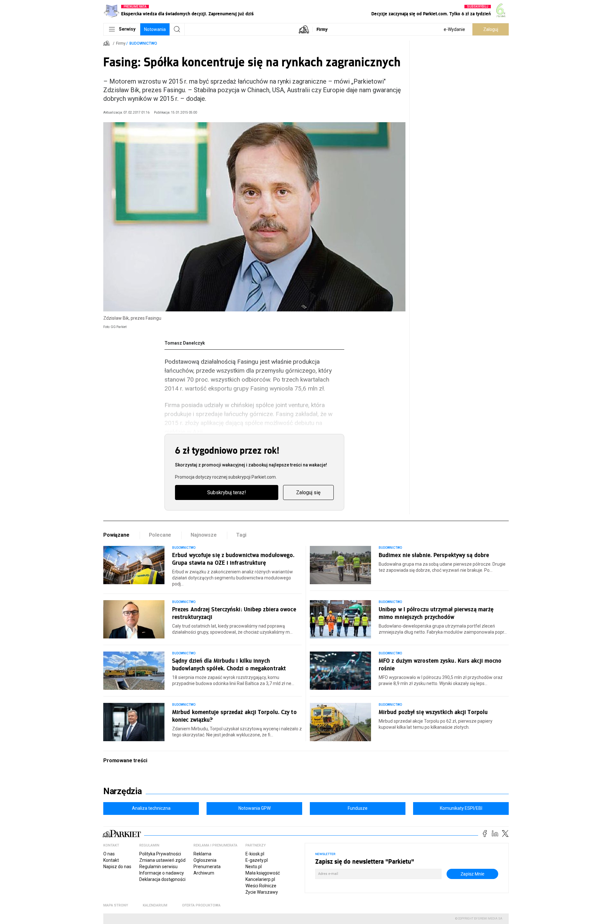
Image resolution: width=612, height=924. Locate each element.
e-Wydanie (454, 29)
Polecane (160, 535)
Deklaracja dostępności (162, 879)
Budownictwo (143, 43)
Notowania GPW (254, 808)
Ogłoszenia (204, 860)
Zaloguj (490, 29)
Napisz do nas (117, 866)
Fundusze (358, 808)
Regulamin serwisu (158, 866)
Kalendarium (155, 905)
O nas (109, 853)
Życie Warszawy (261, 892)
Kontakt (111, 860)
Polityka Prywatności (160, 853)
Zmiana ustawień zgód (162, 860)
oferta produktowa (201, 905)
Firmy (322, 29)
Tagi (241, 535)
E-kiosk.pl (254, 853)
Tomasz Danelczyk (184, 343)
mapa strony (115, 905)
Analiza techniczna (151, 808)
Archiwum (203, 873)
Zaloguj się (308, 492)
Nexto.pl (253, 866)
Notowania (155, 29)
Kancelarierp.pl (260, 879)
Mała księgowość (262, 873)
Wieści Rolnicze (260, 885)
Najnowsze (204, 535)
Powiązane (116, 535)
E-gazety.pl (256, 860)
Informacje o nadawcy (161, 873)
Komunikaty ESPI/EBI (461, 808)
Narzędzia (122, 791)
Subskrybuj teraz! (226, 492)
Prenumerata (207, 866)
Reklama (202, 853)
